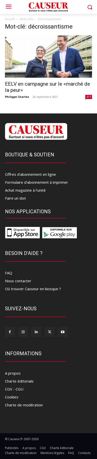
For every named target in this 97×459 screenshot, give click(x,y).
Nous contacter (18, 280)
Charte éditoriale (19, 381)
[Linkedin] (36, 332)
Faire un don (15, 198)
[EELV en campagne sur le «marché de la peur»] (48, 56)
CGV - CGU (14, 389)
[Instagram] (23, 332)
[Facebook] (10, 332)
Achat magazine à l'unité (25, 190)
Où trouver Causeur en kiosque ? (33, 288)
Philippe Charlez (17, 97)
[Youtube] (63, 332)
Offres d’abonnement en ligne (30, 174)
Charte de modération (24, 404)
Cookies (11, 396)
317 (89, 97)
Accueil (10, 19)
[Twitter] (49, 332)
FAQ (8, 272)
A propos (13, 373)
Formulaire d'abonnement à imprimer (36, 182)
